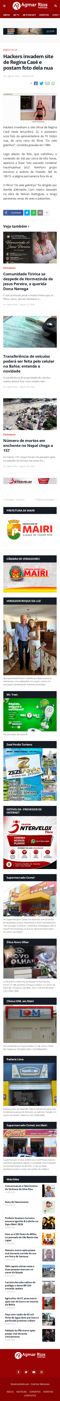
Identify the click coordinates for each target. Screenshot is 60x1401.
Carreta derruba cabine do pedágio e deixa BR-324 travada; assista (20, 1285)
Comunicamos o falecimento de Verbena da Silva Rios (21, 1187)
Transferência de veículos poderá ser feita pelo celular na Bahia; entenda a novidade (28, 364)
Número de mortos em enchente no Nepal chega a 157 (28, 445)
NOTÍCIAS (21, 1391)
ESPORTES (35, 1391)
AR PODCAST (29, 14)
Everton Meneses (40, 1384)
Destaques (9, 267)
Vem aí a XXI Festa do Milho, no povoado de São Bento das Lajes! (21, 1237)
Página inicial (10, 49)
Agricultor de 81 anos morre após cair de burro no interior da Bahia (21, 1301)
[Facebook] (36, 83)
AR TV (16, 14)
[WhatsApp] (53, 83)
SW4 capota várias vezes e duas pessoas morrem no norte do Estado (19, 1269)
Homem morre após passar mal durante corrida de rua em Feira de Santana (20, 1253)
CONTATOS (30, 1395)
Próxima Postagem (45, 499)
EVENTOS (44, 14)
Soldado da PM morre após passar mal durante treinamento (20, 1333)
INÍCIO (6, 14)
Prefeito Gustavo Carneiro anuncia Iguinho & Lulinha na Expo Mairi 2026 (21, 1221)
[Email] (47, 83)
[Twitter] (42, 83)
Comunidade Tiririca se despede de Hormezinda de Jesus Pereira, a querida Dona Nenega (28, 281)
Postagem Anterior (15, 499)
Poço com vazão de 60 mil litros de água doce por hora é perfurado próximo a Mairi (22, 1317)
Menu (4, 6)
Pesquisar (55, 6)
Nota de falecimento (16, 1202)
